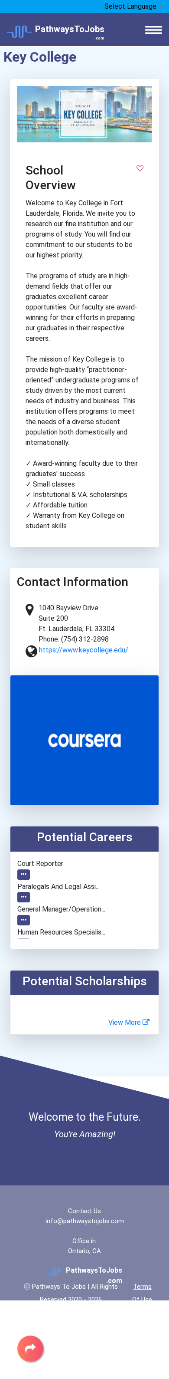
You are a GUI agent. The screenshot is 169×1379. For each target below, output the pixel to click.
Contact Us (84, 1211)
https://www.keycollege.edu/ (83, 650)
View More (125, 1022)
